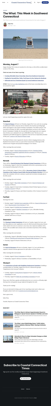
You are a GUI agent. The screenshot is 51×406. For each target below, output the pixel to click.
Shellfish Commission (22, 209)
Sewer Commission (20, 256)
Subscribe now (26, 378)
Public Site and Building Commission (25, 276)
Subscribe (45, 2)
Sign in (38, 2)
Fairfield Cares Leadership (21, 203)
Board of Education (20, 156)
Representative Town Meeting (17, 205)
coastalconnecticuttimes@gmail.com (28, 291)
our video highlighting (19, 84)
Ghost (35, 397)
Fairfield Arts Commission (21, 207)
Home (3, 2)
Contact (22, 389)
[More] (8, 2)
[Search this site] (35, 2)
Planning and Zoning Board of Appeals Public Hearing (24, 238)
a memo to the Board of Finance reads (20, 136)
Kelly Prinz (10, 23)
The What (5, 10)
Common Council (9, 188)
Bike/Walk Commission (21, 183)
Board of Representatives (21, 150)
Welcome (28, 389)
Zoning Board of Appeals (21, 272)
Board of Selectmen (41, 203)
